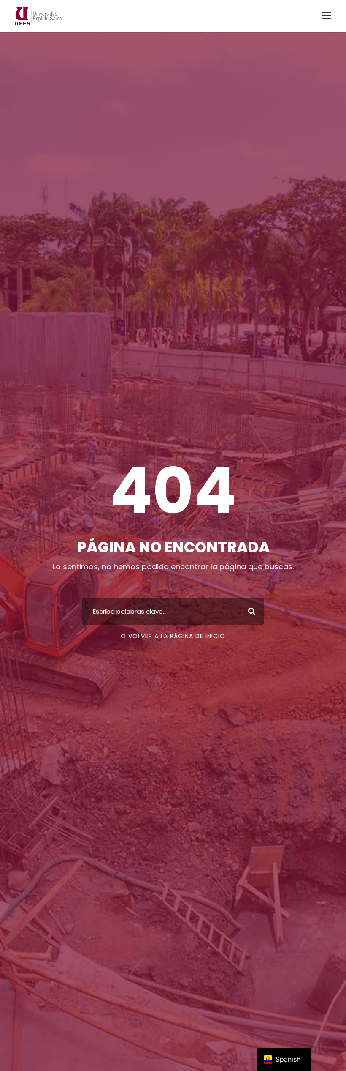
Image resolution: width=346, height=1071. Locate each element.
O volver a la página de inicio (173, 636)
